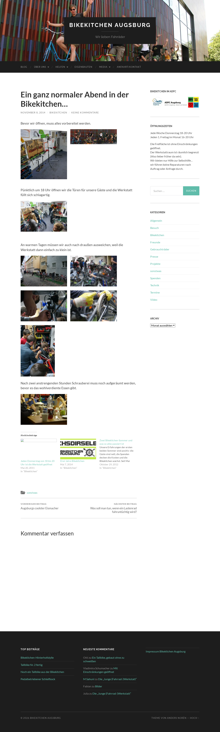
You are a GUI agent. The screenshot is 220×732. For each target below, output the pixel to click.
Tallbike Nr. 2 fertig (31, 664)
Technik (154, 285)
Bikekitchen (157, 235)
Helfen (60, 66)
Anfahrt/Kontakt (129, 66)
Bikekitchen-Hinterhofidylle (37, 657)
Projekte (155, 263)
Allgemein (156, 220)
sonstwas (32, 492)
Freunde (155, 242)
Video (153, 299)
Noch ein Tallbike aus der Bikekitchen (42, 671)
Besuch (154, 227)
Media (103, 66)
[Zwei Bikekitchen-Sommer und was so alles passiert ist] (119, 454)
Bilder (98, 686)
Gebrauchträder (159, 249)
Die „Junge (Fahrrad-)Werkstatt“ (117, 679)
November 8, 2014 (33, 112)
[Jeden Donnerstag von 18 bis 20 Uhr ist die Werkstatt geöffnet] (39, 449)
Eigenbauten (83, 66)
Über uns (40, 66)
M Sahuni (88, 679)
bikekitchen (58, 112)
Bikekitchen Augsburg (110, 25)
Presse (154, 256)
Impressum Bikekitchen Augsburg (165, 651)
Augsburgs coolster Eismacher (40, 506)
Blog (24, 66)
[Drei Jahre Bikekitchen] (78, 449)
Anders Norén (176, 718)
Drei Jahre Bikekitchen (72, 460)
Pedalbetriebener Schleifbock (38, 679)
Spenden (155, 278)
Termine (155, 292)
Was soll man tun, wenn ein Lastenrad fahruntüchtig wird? (113, 508)
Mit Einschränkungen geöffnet (100, 670)
